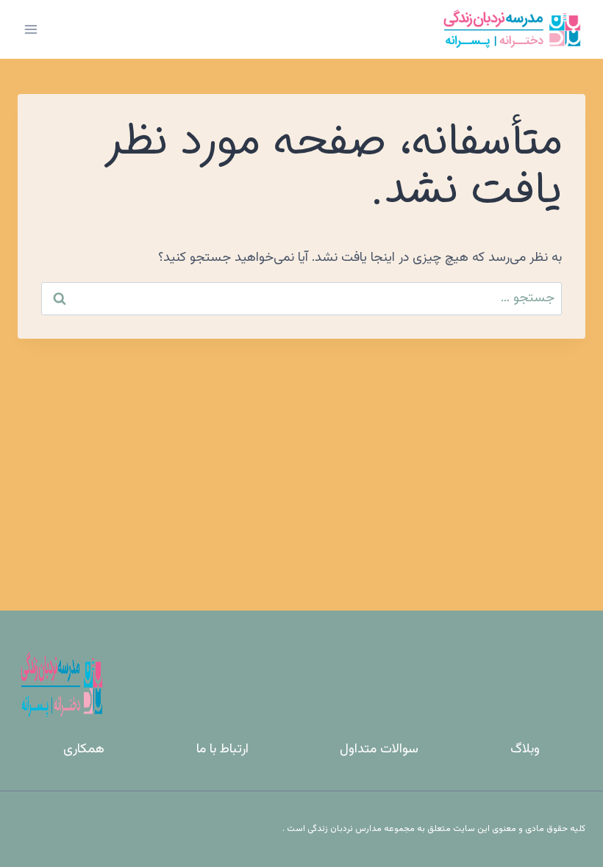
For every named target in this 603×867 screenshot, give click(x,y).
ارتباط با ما (222, 749)
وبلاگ (525, 749)
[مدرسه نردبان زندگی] (511, 29)
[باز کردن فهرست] (31, 29)
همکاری (83, 749)
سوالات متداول (379, 749)
